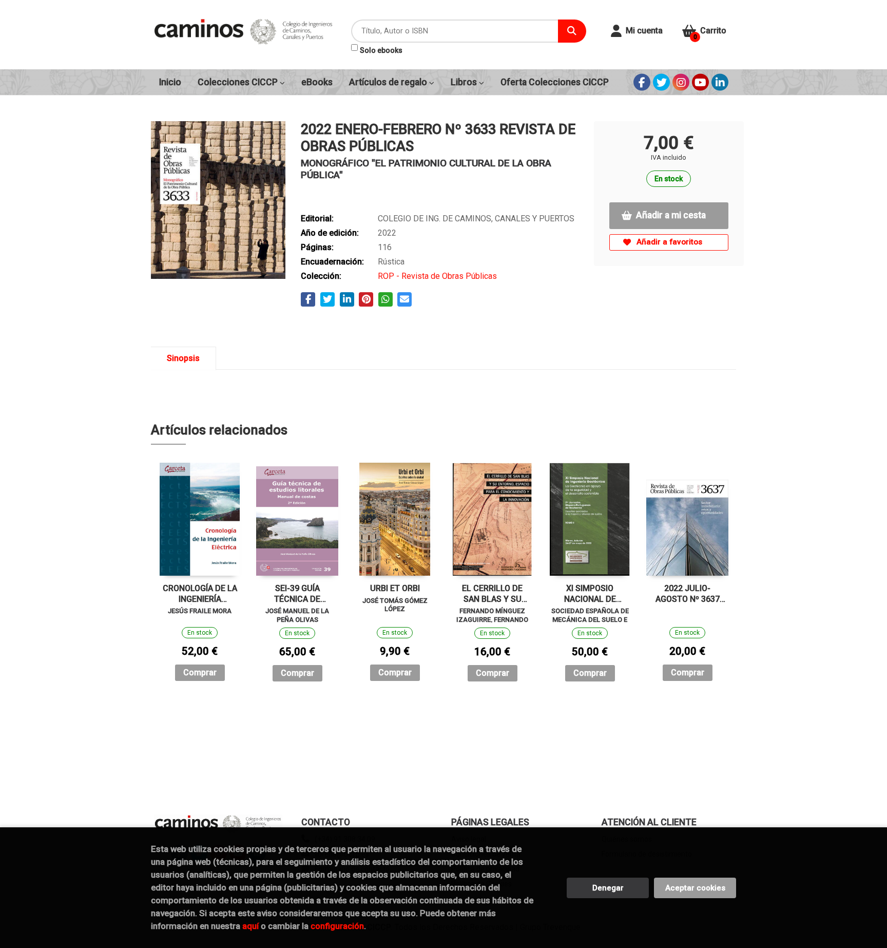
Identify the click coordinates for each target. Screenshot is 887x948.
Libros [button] (465, 82)
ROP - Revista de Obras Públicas (437, 276)
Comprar (200, 672)
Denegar (608, 888)
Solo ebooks (381, 50)
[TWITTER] (661, 82)
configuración (337, 926)
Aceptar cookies (695, 888)
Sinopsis (183, 358)
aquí (250, 926)
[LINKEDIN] (719, 82)
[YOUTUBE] (700, 82)
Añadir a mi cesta (671, 215)
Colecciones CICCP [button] (239, 82)
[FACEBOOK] (641, 82)
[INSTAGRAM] (680, 82)
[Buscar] (572, 31)
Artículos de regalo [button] (389, 82)
